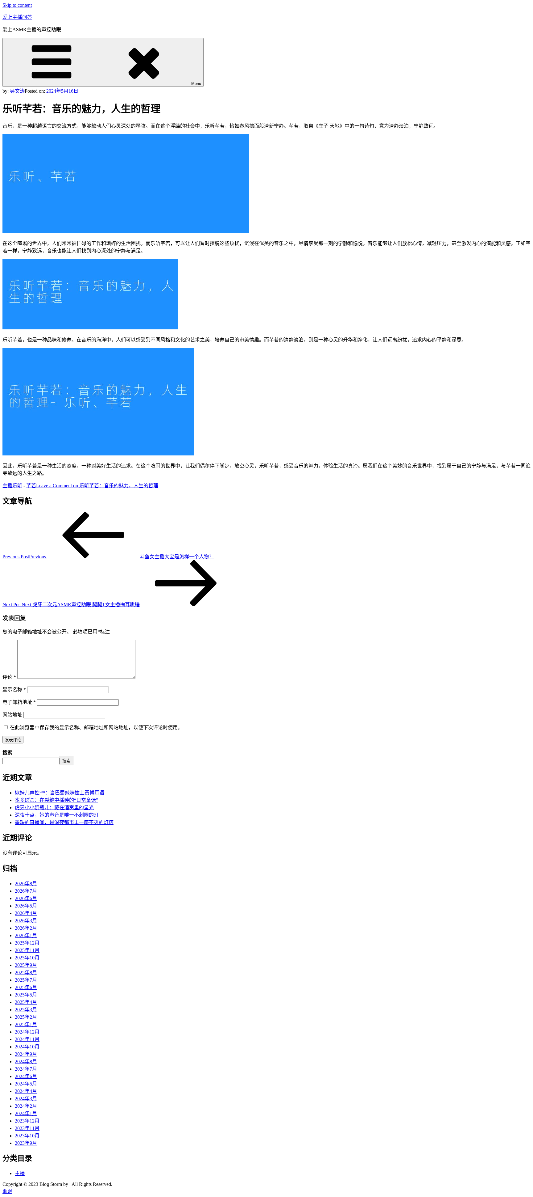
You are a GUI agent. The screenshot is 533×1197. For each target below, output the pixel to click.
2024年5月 (26, 1083)
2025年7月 (26, 980)
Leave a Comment (97, 485)
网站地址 (12, 714)
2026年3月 (26, 920)
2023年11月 (27, 1128)
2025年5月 (26, 994)
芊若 (31, 485)
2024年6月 (26, 1076)
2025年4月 (26, 1002)
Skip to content (17, 5)
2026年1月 (26, 935)
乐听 (17, 485)
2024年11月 (27, 1039)
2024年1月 (26, 1113)
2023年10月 (27, 1135)
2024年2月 (26, 1106)
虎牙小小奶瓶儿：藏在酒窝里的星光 (54, 807)
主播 (7, 485)
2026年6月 (26, 898)
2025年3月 (26, 1009)
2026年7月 (26, 891)
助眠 (7, 1191)
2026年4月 (26, 913)
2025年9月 (26, 965)
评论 (9, 677)
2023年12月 (27, 1120)
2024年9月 (26, 1054)
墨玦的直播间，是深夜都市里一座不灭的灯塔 (64, 822)
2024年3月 (26, 1098)
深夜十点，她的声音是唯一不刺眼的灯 (57, 815)
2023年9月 (26, 1143)
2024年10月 (27, 1046)
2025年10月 (27, 957)
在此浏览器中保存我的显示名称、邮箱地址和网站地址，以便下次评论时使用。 (96, 727)
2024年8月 (26, 1061)
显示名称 (14, 689)
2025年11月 (27, 950)
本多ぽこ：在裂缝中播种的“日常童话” (56, 800)
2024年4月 (26, 1091)
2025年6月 (26, 987)
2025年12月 (27, 942)
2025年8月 (26, 972)
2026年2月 (26, 928)
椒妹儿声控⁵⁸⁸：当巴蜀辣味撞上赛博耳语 (59, 792)
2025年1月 (26, 1024)
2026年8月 (26, 883)
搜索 (7, 752)
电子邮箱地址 (19, 702)
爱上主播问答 (17, 17)
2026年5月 (26, 905)
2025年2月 (26, 1017)
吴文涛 (17, 91)
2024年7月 (26, 1069)
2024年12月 (27, 1031)
